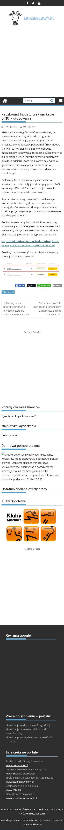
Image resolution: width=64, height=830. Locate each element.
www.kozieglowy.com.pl (20, 781)
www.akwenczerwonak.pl (20, 773)
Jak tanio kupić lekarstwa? (20, 416)
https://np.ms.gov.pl (28, 475)
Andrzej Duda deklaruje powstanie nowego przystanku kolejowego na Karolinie (16, 308)
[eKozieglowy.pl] (4, 100)
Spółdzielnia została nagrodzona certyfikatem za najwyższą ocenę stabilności (47, 308)
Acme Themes (33, 824)
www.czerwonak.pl (17, 765)
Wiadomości (8, 292)
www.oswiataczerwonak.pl (21, 798)
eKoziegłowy (29, 126)
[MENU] (60, 100)
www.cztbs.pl (14, 789)
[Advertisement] (32, 62)
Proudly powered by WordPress (20, 820)
